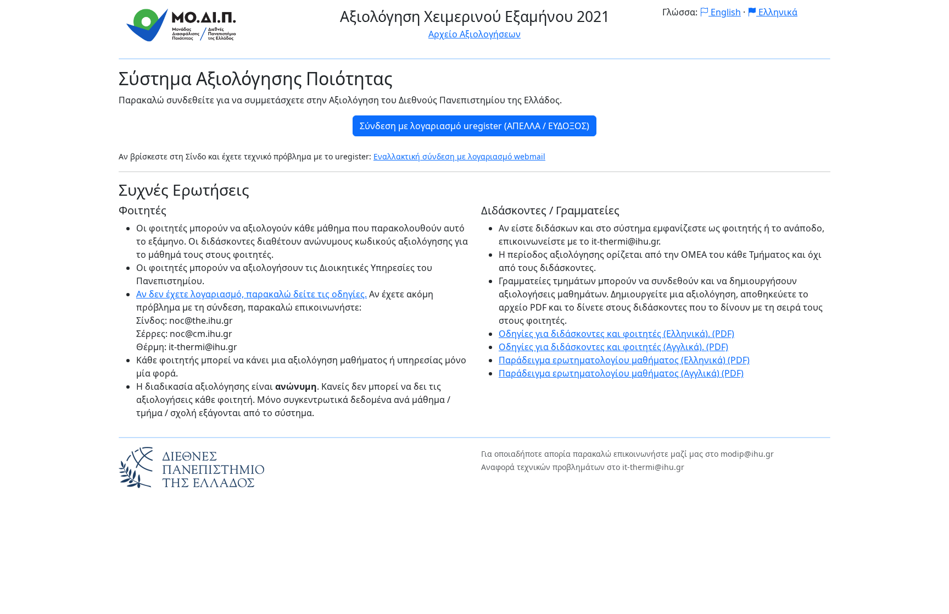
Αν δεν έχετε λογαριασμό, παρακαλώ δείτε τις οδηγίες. (251, 294)
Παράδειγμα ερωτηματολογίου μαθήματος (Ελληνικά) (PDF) (624, 360)
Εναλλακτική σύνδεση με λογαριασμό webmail (459, 156)
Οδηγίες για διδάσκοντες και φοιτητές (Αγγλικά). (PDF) (613, 347)
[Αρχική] (182, 24)
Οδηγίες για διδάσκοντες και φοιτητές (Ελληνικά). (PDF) (616, 334)
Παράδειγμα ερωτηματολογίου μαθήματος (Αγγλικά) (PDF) (621, 373)
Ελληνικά (776, 12)
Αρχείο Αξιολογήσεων (474, 34)
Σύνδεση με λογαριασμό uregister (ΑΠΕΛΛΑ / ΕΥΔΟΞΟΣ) (474, 126)
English (724, 12)
